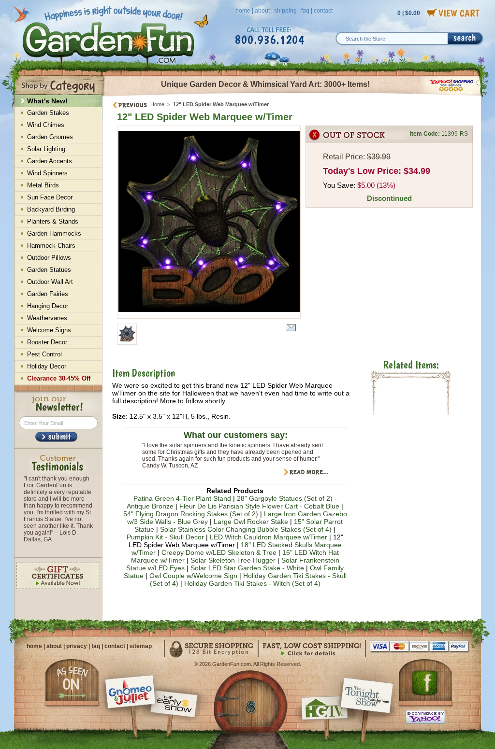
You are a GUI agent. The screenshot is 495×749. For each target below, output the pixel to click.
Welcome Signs (49, 330)
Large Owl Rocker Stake (251, 521)
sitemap (141, 646)
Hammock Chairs (51, 245)
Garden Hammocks (54, 233)
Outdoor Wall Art (50, 281)
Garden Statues (49, 269)
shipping (285, 10)
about (262, 10)
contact (323, 10)
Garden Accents (49, 161)
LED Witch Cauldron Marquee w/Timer (268, 537)
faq (305, 10)
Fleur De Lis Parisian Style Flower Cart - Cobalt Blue (259, 506)
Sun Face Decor (50, 197)
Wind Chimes (45, 124)
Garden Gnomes (50, 137)
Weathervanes (47, 318)
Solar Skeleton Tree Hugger (233, 560)
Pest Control (44, 354)
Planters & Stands (52, 221)
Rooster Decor (47, 342)
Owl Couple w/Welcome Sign (193, 575)
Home (157, 104)
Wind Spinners (47, 173)
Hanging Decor (47, 306)
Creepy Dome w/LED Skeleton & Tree (219, 552)
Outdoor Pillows (49, 257)
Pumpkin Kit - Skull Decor (165, 537)
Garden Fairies (47, 293)
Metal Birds (43, 185)
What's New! (47, 101)
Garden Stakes (48, 112)
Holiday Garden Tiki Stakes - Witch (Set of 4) (252, 583)
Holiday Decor (46, 366)
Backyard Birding (51, 209)
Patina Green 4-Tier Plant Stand (182, 498)
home (242, 10)
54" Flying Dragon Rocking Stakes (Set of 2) (190, 514)
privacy (76, 646)
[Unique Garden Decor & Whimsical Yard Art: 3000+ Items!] (292, 95)
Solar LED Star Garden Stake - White (247, 568)
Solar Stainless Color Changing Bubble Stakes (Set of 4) (246, 529)
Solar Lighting (46, 149)
